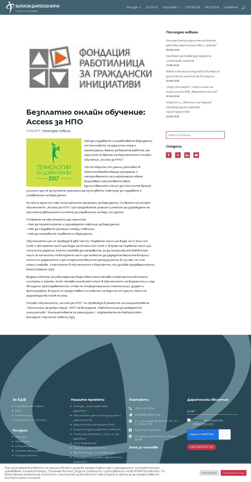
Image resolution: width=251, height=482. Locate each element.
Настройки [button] (209, 472)
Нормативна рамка (28, 450)
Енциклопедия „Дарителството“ (97, 429)
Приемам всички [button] (233, 472)
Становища (23, 446)
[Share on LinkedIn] (187, 155)
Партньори (23, 415)
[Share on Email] (196, 155)
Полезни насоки (26, 455)
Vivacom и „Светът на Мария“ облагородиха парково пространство (189, 107)
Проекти (192, 7)
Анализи (20, 436)
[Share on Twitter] (178, 155)
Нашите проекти (87, 400)
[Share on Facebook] (168, 155)
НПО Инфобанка (84, 443)
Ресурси (212, 7)
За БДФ (131, 7)
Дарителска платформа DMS (94, 424)
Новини (231, 7)
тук (51, 269)
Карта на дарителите (89, 447)
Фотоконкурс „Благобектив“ (94, 452)
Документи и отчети (31, 420)
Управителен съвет (29, 406)
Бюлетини (22, 441)
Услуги (152, 7)
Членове (169, 7)
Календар (50, 130)
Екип (18, 410)
